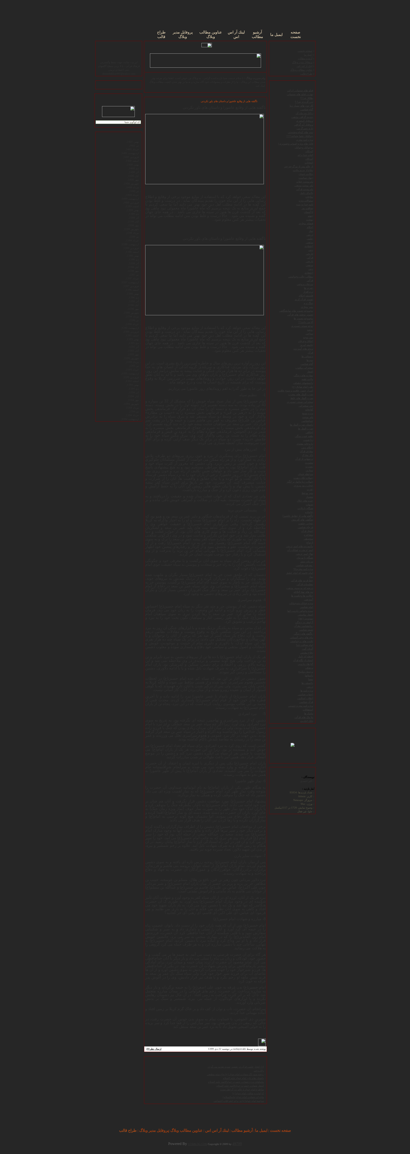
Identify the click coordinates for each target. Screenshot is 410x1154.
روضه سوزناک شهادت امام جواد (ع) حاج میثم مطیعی (235, 1074)
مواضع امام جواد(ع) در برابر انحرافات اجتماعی (239, 1101)
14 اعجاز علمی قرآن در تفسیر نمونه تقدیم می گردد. (235, 1066)
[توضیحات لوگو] (292, 742)
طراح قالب (306, 73)
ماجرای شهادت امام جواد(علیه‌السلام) (243, 1097)
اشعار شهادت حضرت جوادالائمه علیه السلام (240, 1085)
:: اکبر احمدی (307, 781)
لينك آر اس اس (304, 66)
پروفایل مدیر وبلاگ (302, 62)
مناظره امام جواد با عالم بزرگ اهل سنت (242, 1089)
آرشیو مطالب (305, 58)
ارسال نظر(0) (153, 1049)
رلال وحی (259, 1070)
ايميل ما (308, 54)
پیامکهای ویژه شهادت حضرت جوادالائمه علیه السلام (236, 1082)
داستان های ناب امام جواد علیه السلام (243, 1078)
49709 (237, 1144)
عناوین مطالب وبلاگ (301, 70)
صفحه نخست (305, 51)
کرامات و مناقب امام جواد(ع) (248, 1093)
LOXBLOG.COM (197, 1144)
